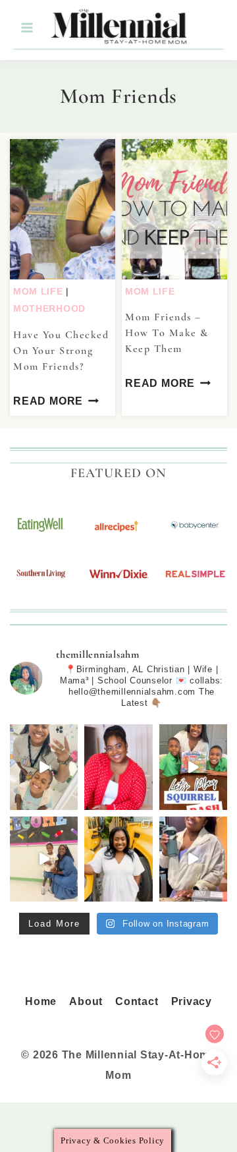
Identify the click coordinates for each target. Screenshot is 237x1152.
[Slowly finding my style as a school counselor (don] (44, 859)
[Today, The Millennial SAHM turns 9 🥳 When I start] (118, 766)
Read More (48, 401)
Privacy (191, 1001)
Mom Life (38, 291)
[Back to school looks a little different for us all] (118, 859)
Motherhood (49, 308)
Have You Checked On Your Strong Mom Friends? (61, 350)
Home (41, 1001)
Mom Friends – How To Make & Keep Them (167, 332)
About (86, 1001)
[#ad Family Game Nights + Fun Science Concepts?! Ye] (193, 766)
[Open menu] (26, 28)
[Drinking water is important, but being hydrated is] (193, 859)
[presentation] (62, 209)
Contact (136, 1001)
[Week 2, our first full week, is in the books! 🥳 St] (44, 766)
